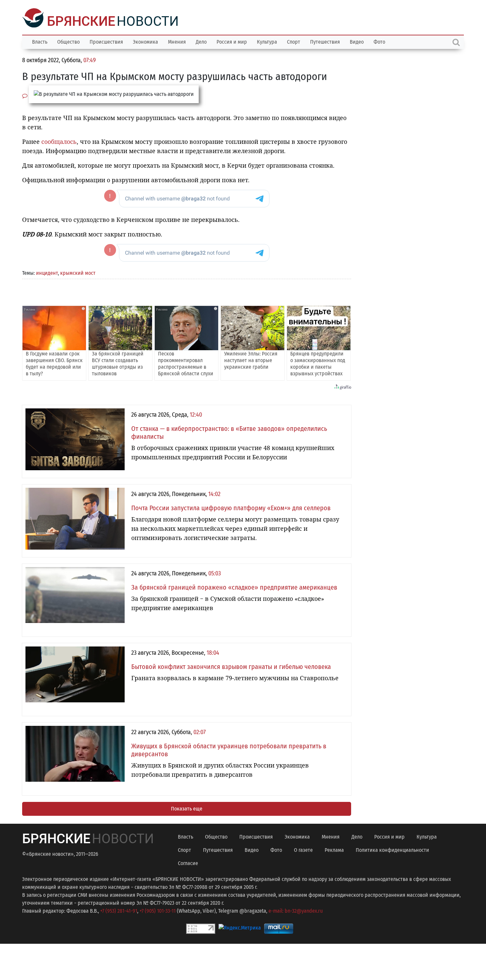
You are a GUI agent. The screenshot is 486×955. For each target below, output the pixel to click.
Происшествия (106, 41)
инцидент (47, 272)
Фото (379, 41)
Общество (68, 41)
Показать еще (186, 808)
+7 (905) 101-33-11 (158, 910)
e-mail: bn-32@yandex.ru (295, 910)
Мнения (177, 41)
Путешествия (325, 41)
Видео (357, 41)
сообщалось (59, 141)
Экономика (145, 41)
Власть (39, 41)
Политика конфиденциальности (392, 849)
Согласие (188, 862)
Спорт (293, 41)
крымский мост (78, 272)
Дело (201, 41)
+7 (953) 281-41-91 (118, 910)
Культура (267, 41)
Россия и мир (232, 41)
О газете (303, 849)
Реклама (334, 849)
